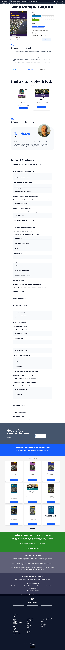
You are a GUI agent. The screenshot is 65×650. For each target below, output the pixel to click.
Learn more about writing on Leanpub (32, 548)
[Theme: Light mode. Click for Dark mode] (57, 1)
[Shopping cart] (60, 1)
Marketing (33, 1)
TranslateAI (14, 624)
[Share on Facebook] (15, 69)
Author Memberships (30, 606)
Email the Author (42, 69)
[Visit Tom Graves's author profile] (44, 130)
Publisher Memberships (16, 634)
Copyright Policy (43, 624)
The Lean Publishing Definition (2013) (46, 618)
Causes (28, 626)
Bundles (12, 3)
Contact (28, 633)
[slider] (41, 16)
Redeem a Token (15, 614)
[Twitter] (15, 137)
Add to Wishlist (38, 28)
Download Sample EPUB (41, 437)
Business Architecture (29, 69)
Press (28, 634)
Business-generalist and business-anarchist (14, 515)
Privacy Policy (43, 625)
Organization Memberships (17, 633)
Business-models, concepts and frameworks (32, 472)
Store (11, 1)
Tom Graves (19, 37)
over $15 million (30, 545)
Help (62, 3)
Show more (32, 528)
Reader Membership (45, 30)
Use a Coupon (15, 613)
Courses (16, 3)
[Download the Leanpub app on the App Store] (32, 647)
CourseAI (14, 618)
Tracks (20, 3)
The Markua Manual (29, 620)
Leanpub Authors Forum (30, 617)
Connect (37, 1)
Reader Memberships (44, 606)
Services (28, 1)
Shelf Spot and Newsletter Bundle (17, 622)
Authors (14, 1)
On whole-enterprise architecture (51, 472)
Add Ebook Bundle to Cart (23, 108)
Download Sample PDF (40, 434)
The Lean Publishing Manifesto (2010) (46, 619)
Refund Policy (43, 626)
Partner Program (29, 625)
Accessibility (29, 627)
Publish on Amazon (15, 623)
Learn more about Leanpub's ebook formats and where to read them (32, 569)
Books (9, 3)
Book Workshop (15, 628)
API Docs (28, 621)
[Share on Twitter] (13, 69)
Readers (18, 1)
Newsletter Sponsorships (16, 621)
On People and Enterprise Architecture (14, 472)
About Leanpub (29, 631)
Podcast (55, 3)
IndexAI (14, 620)
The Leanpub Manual (30, 618)
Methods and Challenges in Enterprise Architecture (13, 494)
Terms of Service (43, 623)
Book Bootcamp (15, 629)
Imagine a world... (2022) (44, 617)
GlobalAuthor (14, 619)
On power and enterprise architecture (32, 515)
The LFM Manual (29, 619)
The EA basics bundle (32, 491)
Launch (59, 3)
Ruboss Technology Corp (37, 643)
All (6, 3)
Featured (3, 3)
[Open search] (55, 1)
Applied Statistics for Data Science (51, 515)
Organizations (23, 1)
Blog (27, 632)
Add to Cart (38, 26)
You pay (33, 22)
